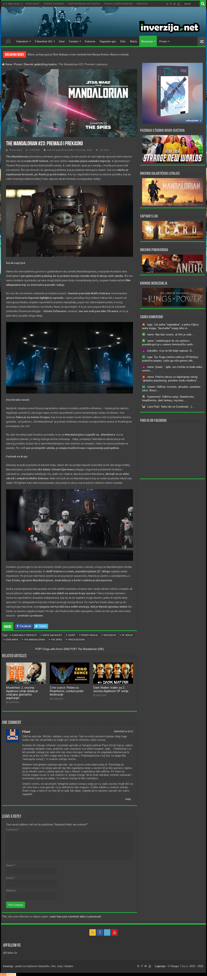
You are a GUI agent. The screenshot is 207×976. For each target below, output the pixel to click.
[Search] (203, 4)
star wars (11, 639)
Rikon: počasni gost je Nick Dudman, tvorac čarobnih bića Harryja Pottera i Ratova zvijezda (78, 54)
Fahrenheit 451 (43, 41)
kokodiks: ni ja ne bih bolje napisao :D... (170, 350)
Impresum (142, 3)
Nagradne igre (108, 41)
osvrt (72, 635)
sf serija (127, 635)
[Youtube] (178, 3)
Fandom (73, 41)
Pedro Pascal (89, 635)
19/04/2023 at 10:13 (123, 731)
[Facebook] (171, 3)
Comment (12, 829)
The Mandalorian (34, 639)
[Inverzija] (103, 22)
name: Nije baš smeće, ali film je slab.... (170, 334)
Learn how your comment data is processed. (75, 916)
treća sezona (76, 639)
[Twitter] (174, 3)
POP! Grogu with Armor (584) (52, 649)
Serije (89, 150)
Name (10, 865)
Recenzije (147, 41)
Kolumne (90, 41)
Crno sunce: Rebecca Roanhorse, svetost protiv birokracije (67, 691)
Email (10, 878)
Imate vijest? (32, 3)
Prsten (163, 41)
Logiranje (160, 966)
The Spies (56, 639)
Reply (128, 799)
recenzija (110, 635)
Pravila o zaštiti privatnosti (118, 3)
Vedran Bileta (15, 150)
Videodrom (22, 41)
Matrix (133, 41)
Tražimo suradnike (53, 3)
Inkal (61, 41)
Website (11, 890)
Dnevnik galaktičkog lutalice (40, 64)
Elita (123, 41)
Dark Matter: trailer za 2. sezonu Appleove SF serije (110, 689)
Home (8, 41)
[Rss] (167, 3)
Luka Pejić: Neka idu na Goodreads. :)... (170, 406)
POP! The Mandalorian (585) (87, 649)
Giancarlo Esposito (24, 635)
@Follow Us (12, 945)
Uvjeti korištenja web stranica (84, 3)
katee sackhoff (52, 635)
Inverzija (8, 966)
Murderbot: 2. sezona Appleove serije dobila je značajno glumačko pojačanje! (22, 693)
